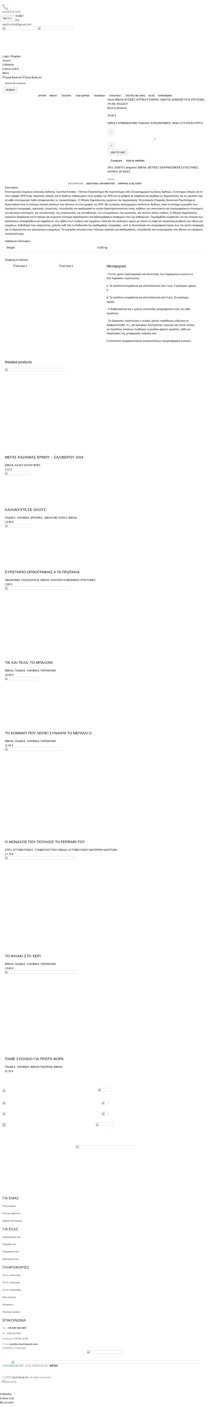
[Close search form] (4, 4)
